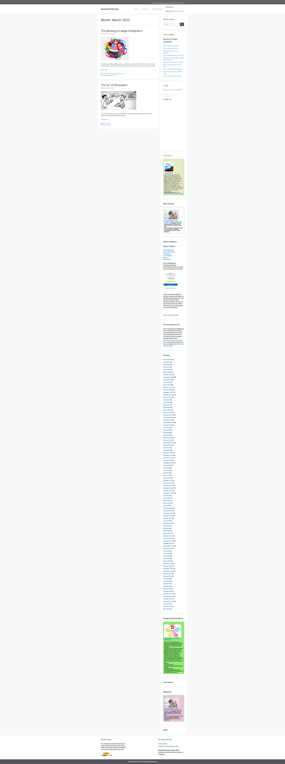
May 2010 (166, 609)
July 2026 (166, 362)
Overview (145, 9)
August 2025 (167, 379)
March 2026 (167, 372)
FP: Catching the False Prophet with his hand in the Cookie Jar (173, 222)
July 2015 (166, 578)
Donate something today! (171, 315)
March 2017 (167, 533)
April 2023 (166, 435)
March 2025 (167, 385)
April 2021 (166, 475)
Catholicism (167, 254)
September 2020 (168, 493)
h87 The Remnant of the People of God (173, 193)
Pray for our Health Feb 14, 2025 (173, 62)
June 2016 (166, 553)
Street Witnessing (169, 252)
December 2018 (168, 513)
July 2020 (166, 495)
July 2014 (166, 604)
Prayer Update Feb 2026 (170, 48)
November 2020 (168, 488)
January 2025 (167, 390)
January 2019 (167, 510)
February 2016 (167, 563)
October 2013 (167, 606)
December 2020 (168, 485)
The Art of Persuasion (114, 85)
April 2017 (166, 531)
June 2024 (166, 402)
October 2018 (167, 518)
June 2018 (166, 521)
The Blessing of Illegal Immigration (121, 30)
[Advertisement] (173, 125)
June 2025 (166, 382)
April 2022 (166, 450)
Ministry (166, 257)
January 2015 (167, 591)
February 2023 (167, 437)
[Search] (182, 24)
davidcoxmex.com (178, 11)
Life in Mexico (167, 255)
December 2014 (168, 594)
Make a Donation (180, 2)
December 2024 (168, 392)
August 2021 (167, 465)
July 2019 (166, 505)
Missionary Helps (107, 123)
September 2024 (168, 395)
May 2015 (166, 584)
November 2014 (168, 596)
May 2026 (166, 367)
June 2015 (166, 581)
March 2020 (167, 503)
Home (136, 9)
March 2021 (167, 478)
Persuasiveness (106, 124)
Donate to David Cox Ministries (172, 90)
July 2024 (166, 400)
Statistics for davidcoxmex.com (168, 746)
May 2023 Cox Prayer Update (172, 76)
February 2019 (167, 508)
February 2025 (167, 387)
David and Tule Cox (109, 9)
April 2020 (166, 500)
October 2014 (167, 599)
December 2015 (168, 568)
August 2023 (167, 425)
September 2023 (168, 422)
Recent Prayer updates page (158, 2)
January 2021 (167, 483)
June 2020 (166, 498)
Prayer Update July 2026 (170, 46)
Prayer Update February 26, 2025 (173, 55)
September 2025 (168, 377)
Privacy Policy (162, 744)
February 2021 (167, 480)
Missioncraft (167, 259)
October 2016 (167, 543)
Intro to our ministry (170, 2)
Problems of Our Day (119, 73)
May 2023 (166, 432)
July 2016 (166, 551)
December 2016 (168, 541)
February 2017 (167, 536)
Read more (104, 69)
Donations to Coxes (157, 9)
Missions (114, 75)
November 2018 (168, 515)
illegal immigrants (107, 75)
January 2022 (167, 453)
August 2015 (167, 576)
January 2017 (167, 538)
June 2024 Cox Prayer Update (172, 69)
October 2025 (167, 374)
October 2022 (167, 440)
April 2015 (166, 586)
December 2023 (168, 415)
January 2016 (167, 566)
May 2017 (166, 528)
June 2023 (166, 430)
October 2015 (167, 573)
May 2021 (166, 473)
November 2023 (168, 417)
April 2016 (166, 558)
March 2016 (167, 561)
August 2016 (167, 548)
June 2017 (166, 526)
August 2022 (167, 445)
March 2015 (167, 589)
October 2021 (167, 460)
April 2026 (166, 369)
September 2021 (168, 463)
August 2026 (167, 359)
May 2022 (166, 447)
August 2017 (167, 523)
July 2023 (166, 427)
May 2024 (166, 405)
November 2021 (168, 458)
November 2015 (168, 571)
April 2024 (166, 407)
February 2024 (168, 412)
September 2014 (168, 601)
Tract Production (168, 250)
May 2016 (166, 556)
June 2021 (166, 470)
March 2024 (167, 410)
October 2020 (167, 490)
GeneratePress (153, 761)
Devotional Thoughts (108, 73)
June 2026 (166, 364)
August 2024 (167, 397)
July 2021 (166, 468)
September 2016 (168, 546)
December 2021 (168, 455)
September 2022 (168, 442)
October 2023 (167, 420)
